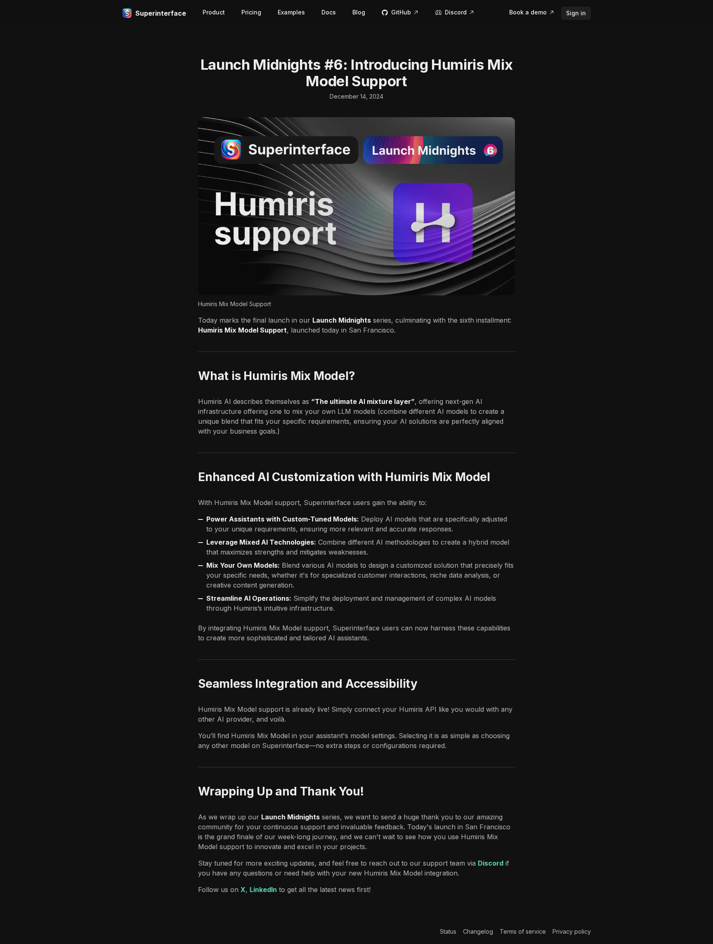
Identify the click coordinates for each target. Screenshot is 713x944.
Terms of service (523, 931)
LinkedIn (263, 889)
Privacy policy (571, 931)
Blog (358, 12)
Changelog (478, 931)
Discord (456, 12)
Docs (328, 12)
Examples (291, 12)
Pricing (251, 12)
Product (214, 12)
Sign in (576, 13)
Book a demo (528, 12)
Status (448, 931)
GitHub (401, 12)
